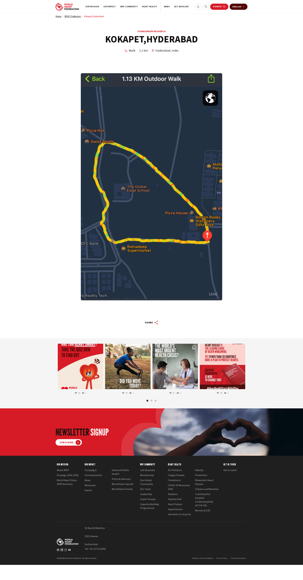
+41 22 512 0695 (97, 549)
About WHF (63, 470)
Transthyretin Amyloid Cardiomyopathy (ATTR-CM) (204, 499)
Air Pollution (175, 470)
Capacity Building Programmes (149, 506)
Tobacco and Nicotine (206, 489)
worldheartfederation (80, 346)
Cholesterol (174, 480)
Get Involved (181, 6)
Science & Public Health (120, 472)
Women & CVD (202, 510)
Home (58, 16)
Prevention (201, 475)
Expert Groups (148, 499)
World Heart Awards (122, 484)
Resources (90, 485)
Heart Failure (175, 504)
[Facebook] (58, 550)
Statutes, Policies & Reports (202, 558)
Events (88, 490)
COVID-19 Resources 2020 (179, 487)
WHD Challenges (73, 16)
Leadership (146, 494)
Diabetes (173, 494)
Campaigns (91, 470)
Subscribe (67, 442)
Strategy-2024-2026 (67, 475)
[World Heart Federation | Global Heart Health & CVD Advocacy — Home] (67, 7)
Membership (147, 475)
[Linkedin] (62, 550)
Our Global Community (146, 482)
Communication (93, 475)
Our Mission (92, 6)
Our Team (145, 489)
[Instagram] (65, 550)
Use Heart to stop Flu (179, 514)
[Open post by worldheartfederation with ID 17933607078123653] (80, 366)
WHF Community (129, 6)
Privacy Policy (222, 558)
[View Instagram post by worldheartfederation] (100, 385)
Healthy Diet (175, 499)
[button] (147, 400)
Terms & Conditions (238, 558)
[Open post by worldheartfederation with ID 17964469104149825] (175, 366)
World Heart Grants (122, 489)
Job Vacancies (147, 470)
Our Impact (109, 6)
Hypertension (175, 509)
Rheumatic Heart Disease (204, 482)
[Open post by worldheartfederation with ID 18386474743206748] (222, 366)
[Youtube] (69, 550)
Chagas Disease (176, 475)
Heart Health (149, 6)
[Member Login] (198, 7)
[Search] (206, 7)
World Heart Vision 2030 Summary (67, 482)
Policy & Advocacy (121, 479)
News (167, 6)
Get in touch (230, 470)
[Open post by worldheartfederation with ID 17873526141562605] (128, 366)
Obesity (199, 470)
